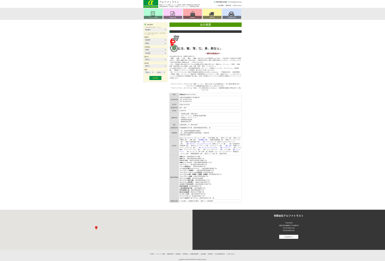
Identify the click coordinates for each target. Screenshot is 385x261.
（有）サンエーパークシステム (207, 147)
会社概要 (221, 5)
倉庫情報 (185, 254)
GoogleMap (288, 237)
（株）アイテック (225, 147)
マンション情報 (160, 254)
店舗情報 (178, 254)
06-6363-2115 (221, 2)
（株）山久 (228, 145)
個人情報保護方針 (220, 254)
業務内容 (228, 5)
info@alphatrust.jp (236, 2)
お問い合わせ (237, 5)
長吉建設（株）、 (204, 140)
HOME (152, 254)
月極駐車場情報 (194, 254)
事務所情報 (170, 254)
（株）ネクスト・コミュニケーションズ (198, 144)
